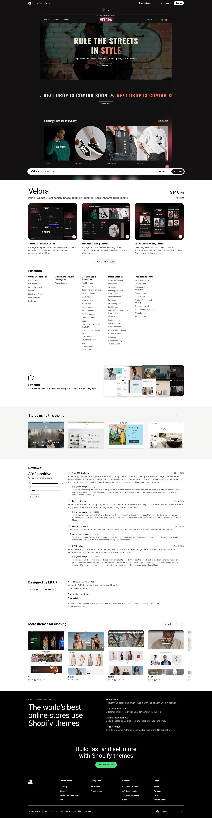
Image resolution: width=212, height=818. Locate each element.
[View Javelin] (116, 380)
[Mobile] (108, 10)
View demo (163, 171)
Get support (35, 589)
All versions (85, 588)
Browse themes (145, 3)
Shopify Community (130, 795)
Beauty (63, 791)
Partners (157, 791)
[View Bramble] (143, 380)
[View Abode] (157, 380)
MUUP (181, 198)
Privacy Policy (51, 811)
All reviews (34, 497)
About (156, 787)
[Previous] (176, 415)
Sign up (179, 3)
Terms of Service (35, 811)
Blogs (124, 800)
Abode (41, 198)
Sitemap (87, 811)
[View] (46, 435)
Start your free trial (106, 765)
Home (62, 800)
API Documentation (130, 791)
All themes (49, 589)
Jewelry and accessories (70, 795)
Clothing (63, 787)
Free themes (96, 791)
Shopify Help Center (130, 787)
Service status (160, 800)
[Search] (161, 3)
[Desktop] (103, 10)
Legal (156, 795)
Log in (168, 3)
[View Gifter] (129, 380)
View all (168, 624)
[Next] (182, 415)
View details (73, 588)
